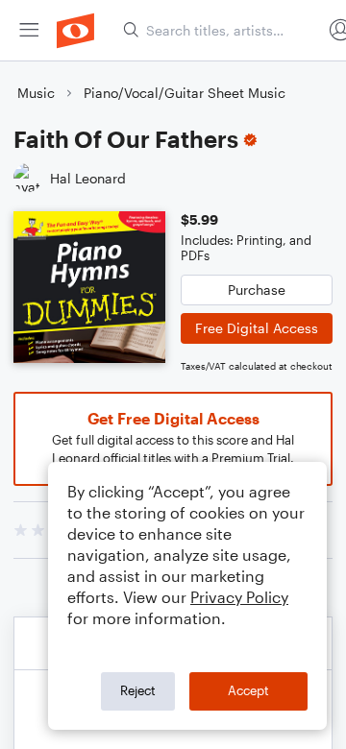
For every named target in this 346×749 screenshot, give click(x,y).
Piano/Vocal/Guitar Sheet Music (184, 93)
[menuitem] (28, 30)
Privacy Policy (239, 597)
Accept (248, 690)
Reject (138, 690)
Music (36, 93)
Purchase (256, 289)
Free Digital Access (256, 328)
